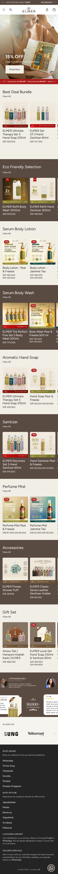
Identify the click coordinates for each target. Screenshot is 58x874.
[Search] (10, 9)
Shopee (6, 781)
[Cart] (54, 9)
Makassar (7, 827)
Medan (6, 807)
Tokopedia (8, 771)
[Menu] (3, 9)
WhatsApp (8, 760)
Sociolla (6, 776)
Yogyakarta (8, 817)
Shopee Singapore (12, 786)
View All (7, 96)
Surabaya (7, 822)
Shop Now (14, 69)
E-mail (49, 838)
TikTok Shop (9, 765)
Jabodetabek (9, 802)
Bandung (7, 812)
